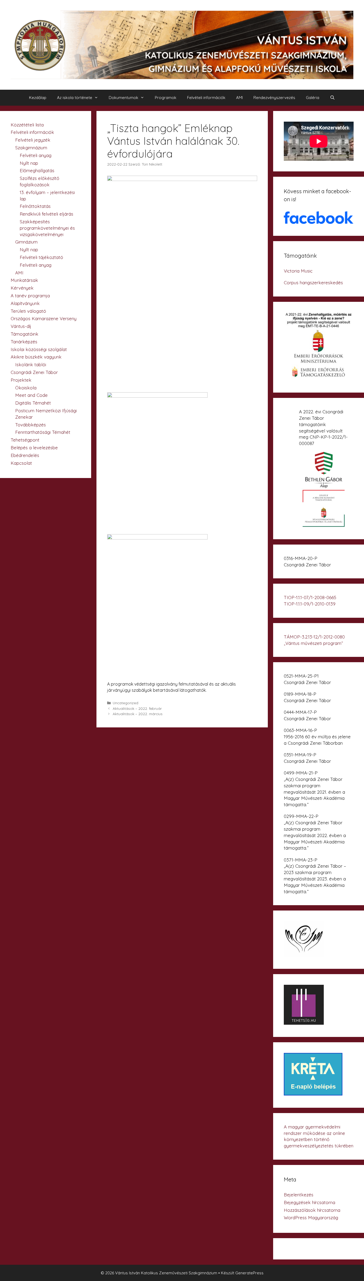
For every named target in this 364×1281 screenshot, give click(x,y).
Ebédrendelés (25, 455)
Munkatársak (24, 280)
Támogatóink (24, 334)
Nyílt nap (29, 163)
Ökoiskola (26, 387)
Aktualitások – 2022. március (138, 713)
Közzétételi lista (27, 124)
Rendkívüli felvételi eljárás (46, 214)
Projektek (21, 380)
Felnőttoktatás (35, 206)
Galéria (312, 97)
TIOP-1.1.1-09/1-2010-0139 (309, 604)
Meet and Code (31, 395)
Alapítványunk (25, 303)
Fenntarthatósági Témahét (42, 432)
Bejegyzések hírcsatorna (309, 1202)
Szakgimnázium (31, 147)
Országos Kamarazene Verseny (43, 318)
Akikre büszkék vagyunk (36, 357)
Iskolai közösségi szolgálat (39, 349)
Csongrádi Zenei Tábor (34, 372)
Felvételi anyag (35, 155)
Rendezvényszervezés (274, 97)
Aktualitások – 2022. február (137, 708)
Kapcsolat (21, 463)
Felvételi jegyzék (32, 140)
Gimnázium (26, 242)
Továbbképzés (30, 424)
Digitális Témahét (33, 403)
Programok (165, 97)
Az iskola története (74, 97)
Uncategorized (125, 703)
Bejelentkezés (298, 1194)
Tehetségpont (25, 440)
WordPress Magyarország (311, 1217)
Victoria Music (298, 271)
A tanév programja (30, 295)
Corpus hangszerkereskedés (313, 282)
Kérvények (22, 288)
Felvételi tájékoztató (41, 257)
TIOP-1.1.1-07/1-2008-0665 (310, 597)
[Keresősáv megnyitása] (332, 98)
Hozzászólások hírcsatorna (312, 1210)
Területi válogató (28, 311)
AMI (239, 97)
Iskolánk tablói (30, 364)
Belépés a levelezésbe (34, 447)
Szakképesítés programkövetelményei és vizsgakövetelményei (47, 228)
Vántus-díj (21, 326)
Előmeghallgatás (37, 170)
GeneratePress (249, 1272)
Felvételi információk (206, 97)
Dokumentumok (123, 97)
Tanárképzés (24, 341)
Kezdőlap (37, 97)
